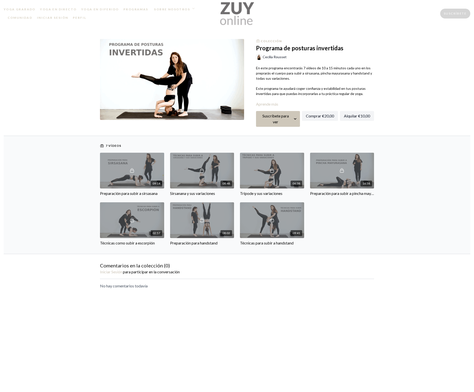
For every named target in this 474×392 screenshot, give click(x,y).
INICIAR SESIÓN (52, 17)
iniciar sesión (111, 271)
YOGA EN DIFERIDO (100, 9)
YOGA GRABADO (20, 9)
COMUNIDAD (20, 17)
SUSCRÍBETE (455, 13)
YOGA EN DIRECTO (58, 9)
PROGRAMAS (135, 9)
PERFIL (79, 17)
